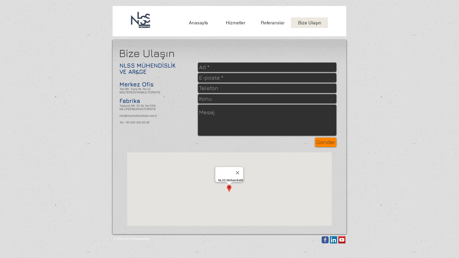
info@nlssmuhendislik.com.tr (138, 116)
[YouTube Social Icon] (341, 239)
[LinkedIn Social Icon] (333, 239)
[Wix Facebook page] (325, 239)
